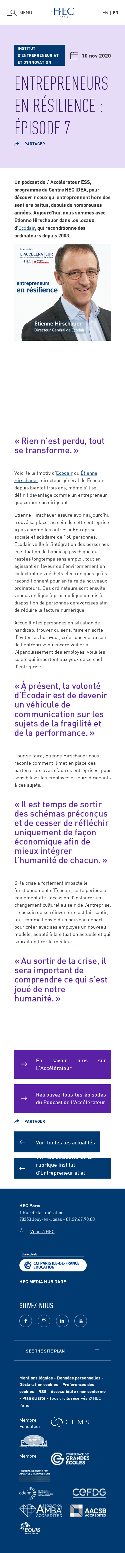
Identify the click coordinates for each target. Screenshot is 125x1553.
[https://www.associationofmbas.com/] (40, 1510)
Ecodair (26, 227)
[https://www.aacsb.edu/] (88, 1510)
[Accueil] (62, 11)
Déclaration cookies (38, 1384)
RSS (42, 1391)
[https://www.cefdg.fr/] (89, 1493)
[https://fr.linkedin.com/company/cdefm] (36, 1493)
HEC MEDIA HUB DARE (42, 1281)
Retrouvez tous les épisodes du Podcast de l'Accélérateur (71, 1097)
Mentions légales (36, 1377)
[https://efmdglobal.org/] (30, 1528)
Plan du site (33, 1398)
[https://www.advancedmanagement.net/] (34, 1476)
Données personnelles (79, 1377)
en (105, 12)
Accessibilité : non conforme (78, 1391)
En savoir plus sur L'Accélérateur (71, 1063)
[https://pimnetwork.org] (33, 1441)
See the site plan (45, 1351)
